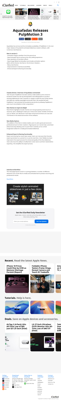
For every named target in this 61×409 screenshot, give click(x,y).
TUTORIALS (23, 5)
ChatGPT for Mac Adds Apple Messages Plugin (7, 16)
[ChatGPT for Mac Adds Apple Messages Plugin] (8, 14)
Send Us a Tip (51, 382)
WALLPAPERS (31, 5)
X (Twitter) (7, 381)
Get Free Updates (41, 221)
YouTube (7, 387)
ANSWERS (38, 5)
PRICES (45, 5)
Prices (39, 384)
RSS (5, 389)
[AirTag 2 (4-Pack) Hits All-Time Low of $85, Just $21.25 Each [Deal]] (47, 14)
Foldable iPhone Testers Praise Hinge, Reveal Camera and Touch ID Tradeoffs (20, 18)
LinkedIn (7, 385)
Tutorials (40, 380)
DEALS (50, 5)
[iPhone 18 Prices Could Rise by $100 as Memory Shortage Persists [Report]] (34, 14)
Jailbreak (40, 391)
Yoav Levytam (37, 42)
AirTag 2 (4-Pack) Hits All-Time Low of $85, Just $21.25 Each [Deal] (46, 17)
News (39, 378)
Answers (40, 387)
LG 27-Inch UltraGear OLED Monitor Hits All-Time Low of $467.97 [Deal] (42, 327)
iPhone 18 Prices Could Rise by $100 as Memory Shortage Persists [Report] (34, 17)
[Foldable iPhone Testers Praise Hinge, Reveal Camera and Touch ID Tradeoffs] (21, 14)
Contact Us (50, 384)
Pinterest (7, 383)
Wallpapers (40, 382)
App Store (16, 385)
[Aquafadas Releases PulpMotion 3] (25, 194)
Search (39, 394)
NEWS (16, 5)
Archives (40, 393)
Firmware (40, 389)
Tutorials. (10, 297)
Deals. (8, 319)
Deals (39, 386)
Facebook (7, 378)
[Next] (60, 14)
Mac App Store (18, 387)
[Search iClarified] (58, 5)
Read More (10, 179)
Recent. (9, 260)
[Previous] (1, 14)
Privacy (56, 398)
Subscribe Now (30, 383)
